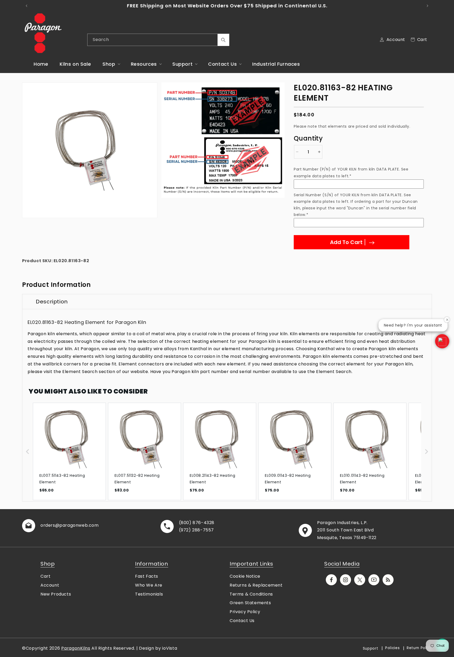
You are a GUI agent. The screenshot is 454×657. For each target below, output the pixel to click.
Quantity (308, 138)
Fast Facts (146, 576)
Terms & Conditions (251, 594)
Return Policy (419, 647)
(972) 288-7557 (196, 530)
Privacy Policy (245, 612)
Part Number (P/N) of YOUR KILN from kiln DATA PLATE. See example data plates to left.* (351, 172)
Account (49, 585)
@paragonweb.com (77, 525)
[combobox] (158, 40)
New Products (55, 594)
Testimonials (149, 594)
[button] (110, 64)
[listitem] (69, 451)
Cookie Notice (245, 576)
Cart (45, 576)
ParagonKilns (75, 648)
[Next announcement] (427, 6)
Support (370, 648)
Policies (392, 647)
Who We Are (148, 585)
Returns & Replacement (256, 585)
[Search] (223, 40)
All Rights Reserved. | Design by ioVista (134, 648)
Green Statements (250, 603)
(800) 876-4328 (196, 523)
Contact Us (242, 621)
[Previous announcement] (26, 6)
